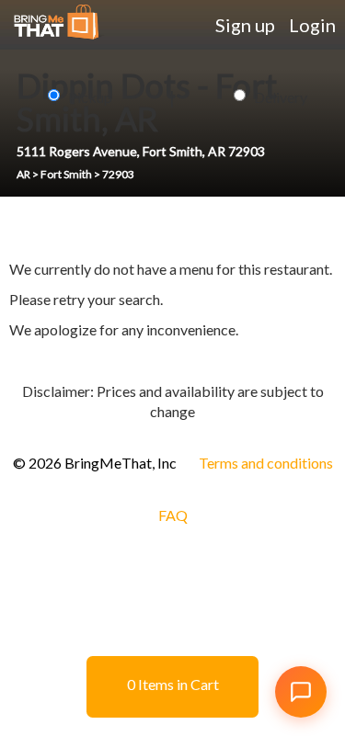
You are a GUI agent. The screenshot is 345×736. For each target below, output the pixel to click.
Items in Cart (173, 684)
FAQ (173, 515)
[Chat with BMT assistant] (301, 692)
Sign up (245, 25)
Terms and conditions (266, 462)
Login (312, 25)
